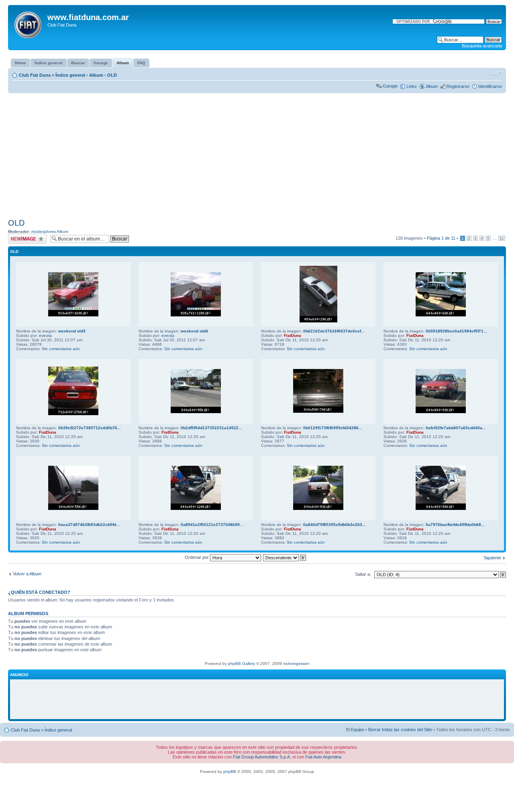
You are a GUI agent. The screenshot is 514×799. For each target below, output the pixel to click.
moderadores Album (49, 231)
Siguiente (492, 557)
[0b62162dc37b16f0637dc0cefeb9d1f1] (318, 321)
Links (411, 86)
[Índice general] (28, 23)
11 (502, 238)
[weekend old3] (73, 315)
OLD (112, 75)
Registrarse (458, 86)
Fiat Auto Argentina (323, 756)
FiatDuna (292, 335)
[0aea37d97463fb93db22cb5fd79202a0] (73, 508)
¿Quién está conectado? (39, 592)
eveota (45, 335)
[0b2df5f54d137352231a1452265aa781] (196, 412)
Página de (441, 238)
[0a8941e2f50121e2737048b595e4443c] (196, 508)
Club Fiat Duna (35, 75)
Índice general (70, 75)
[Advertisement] (257, 156)
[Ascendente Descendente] (285, 557)
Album (96, 75)
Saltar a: (363, 574)
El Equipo (355, 729)
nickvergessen (296, 663)
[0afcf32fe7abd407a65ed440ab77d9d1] (441, 412)
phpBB (229, 771)
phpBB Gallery (241, 663)
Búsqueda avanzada (482, 45)
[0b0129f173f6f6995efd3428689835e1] (318, 411)
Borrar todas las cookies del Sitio (400, 729)
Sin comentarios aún (61, 349)
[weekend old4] (196, 315)
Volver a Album (27, 573)
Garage (390, 86)
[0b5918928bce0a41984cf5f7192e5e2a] (441, 315)
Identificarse (490, 86)
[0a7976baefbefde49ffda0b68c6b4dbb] (441, 508)
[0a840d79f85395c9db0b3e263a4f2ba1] (318, 508)
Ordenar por (197, 557)
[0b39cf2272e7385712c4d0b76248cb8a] (73, 414)
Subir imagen (20, 236)
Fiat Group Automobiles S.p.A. (262, 756)
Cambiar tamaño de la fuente (496, 73)
